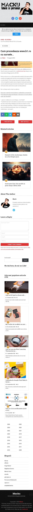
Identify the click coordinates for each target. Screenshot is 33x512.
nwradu (6, 474)
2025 (20, 424)
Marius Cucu (7, 471)
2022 (8, 430)
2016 (8, 440)
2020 (8, 434)
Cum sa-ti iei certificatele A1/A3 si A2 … (16, 409)
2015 (20, 440)
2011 (20, 447)
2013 (20, 443)
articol (5, 69)
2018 (8, 437)
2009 (20, 450)
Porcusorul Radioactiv (10, 480)
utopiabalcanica (8, 485)
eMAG (16, 34)
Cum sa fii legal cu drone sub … (15, 295)
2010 (8, 450)
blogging (5, 46)
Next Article (25, 121)
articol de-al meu (21, 71)
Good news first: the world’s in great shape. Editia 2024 (15, 184)
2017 (20, 437)
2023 (20, 427)
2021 (20, 430)
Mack (3, 58)
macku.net (25, 509)
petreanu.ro (7, 477)
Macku (16, 493)
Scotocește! (7, 257)
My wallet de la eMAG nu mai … (16, 324)
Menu (3, 25)
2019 (20, 434)
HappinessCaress (9, 468)
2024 (8, 427)
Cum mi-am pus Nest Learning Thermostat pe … (16, 350)
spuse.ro (6, 482)
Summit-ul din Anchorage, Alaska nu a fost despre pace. (16, 156)
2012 (8, 447)
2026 (8, 424)
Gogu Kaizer (7, 465)
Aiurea (6, 460)
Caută (25, 260)
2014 (8, 443)
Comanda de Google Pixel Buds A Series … (16, 381)
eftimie (6, 463)
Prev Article (8, 121)
